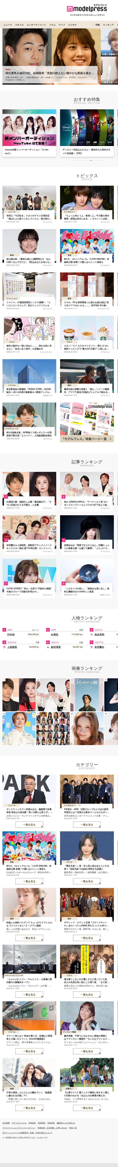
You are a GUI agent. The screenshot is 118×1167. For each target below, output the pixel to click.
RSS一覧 (73, 1127)
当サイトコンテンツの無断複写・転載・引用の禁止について (27, 1132)
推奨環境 (41, 1122)
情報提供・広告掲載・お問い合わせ (52, 1127)
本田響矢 (99, 647)
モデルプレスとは (19, 1122)
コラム (52, 24)
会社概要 (6, 1122)
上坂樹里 (12, 647)
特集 (98, 24)
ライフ (62, 24)
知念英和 (99, 634)
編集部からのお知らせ (66, 1122)
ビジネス (72, 24)
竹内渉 (11, 634)
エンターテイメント (36, 24)
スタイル (19, 24)
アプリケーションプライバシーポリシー (19, 1127)
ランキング (108, 24)
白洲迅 (54, 634)
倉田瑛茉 (56, 647)
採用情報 (51, 1122)
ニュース (7, 24)
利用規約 (32, 1122)
